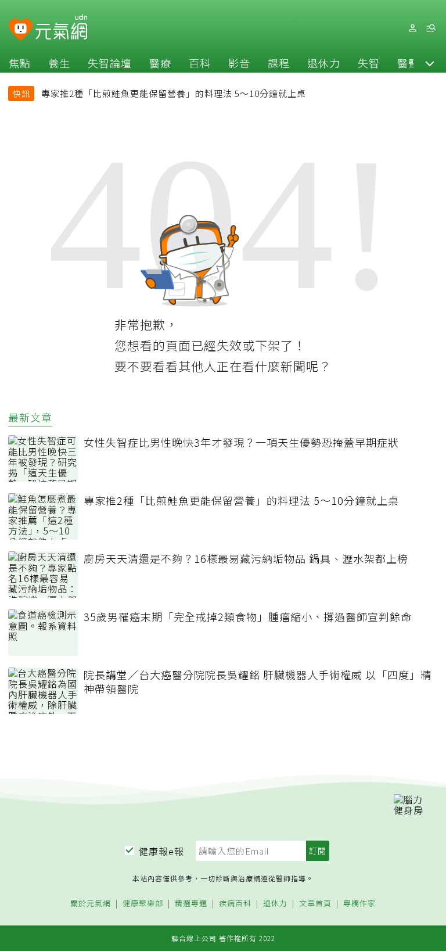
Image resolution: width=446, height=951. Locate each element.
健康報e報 (161, 851)
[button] (429, 63)
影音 (239, 62)
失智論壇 (110, 62)
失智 (369, 62)
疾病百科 (235, 903)
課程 (279, 62)
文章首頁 (315, 903)
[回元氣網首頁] (61, 28)
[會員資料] (412, 28)
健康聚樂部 (143, 903)
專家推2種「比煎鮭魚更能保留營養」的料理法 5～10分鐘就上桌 (173, 93)
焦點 (20, 62)
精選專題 (191, 903)
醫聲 (408, 62)
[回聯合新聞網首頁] (21, 30)
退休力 (323, 62)
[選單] (431, 28)
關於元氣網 (90, 903)
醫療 (160, 62)
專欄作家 (359, 903)
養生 (59, 62)
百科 (200, 62)
